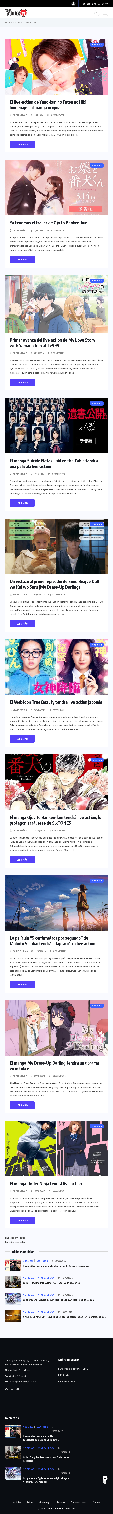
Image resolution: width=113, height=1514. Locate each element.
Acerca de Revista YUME (74, 1368)
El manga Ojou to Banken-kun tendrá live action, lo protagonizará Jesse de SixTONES (55, 820)
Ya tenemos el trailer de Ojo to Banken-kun (49, 222)
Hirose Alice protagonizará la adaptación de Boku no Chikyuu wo (56, 1265)
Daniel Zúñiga (20, 951)
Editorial (65, 1375)
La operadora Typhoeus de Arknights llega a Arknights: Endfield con (58, 1299)
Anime (30, 1502)
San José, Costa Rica (19, 1370)
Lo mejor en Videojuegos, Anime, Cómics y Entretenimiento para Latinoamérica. (27, 1362)
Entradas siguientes (15, 1242)
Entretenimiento (79, 1502)
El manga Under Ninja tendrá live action (46, 1183)
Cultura (96, 1502)
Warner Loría (20, 594)
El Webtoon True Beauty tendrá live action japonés (56, 702)
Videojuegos (45, 1502)
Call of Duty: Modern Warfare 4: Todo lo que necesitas (51, 1282)
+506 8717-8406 (17, 1375)
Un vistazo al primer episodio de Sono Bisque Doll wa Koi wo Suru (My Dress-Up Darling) (54, 584)
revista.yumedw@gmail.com (22, 1381)
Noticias (17, 1502)
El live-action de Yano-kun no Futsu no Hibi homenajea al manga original (48, 104)
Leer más (22, 144)
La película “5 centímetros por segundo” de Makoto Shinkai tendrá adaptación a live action (52, 940)
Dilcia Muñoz (20, 115)
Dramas (61, 1502)
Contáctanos (67, 1381)
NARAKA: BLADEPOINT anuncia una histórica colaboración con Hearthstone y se (64, 1316)
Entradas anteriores (15, 1237)
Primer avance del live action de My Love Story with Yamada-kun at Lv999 (52, 342)
